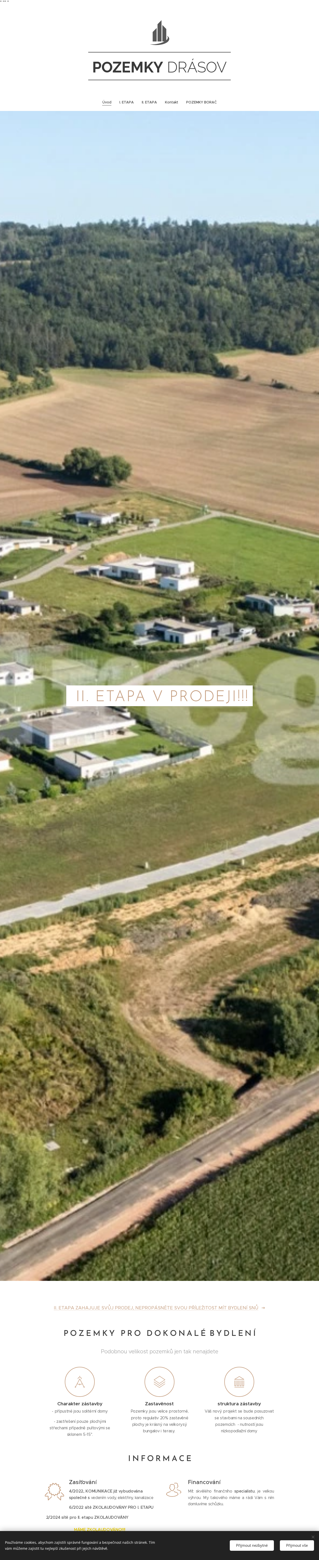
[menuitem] (108, 102)
